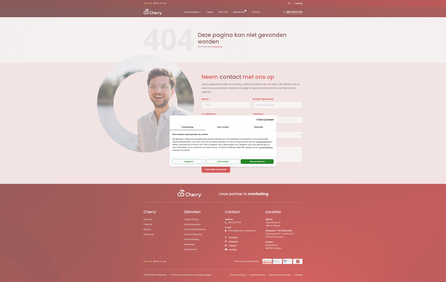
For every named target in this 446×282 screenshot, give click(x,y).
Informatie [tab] (258, 127)
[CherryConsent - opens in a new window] (265, 119)
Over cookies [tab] (223, 127)
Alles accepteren (257, 161)
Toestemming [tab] (187, 127)
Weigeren (188, 161)
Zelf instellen (223, 161)
